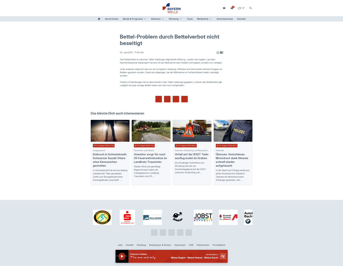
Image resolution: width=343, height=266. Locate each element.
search (250, 8)
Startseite (99, 19)
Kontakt (241, 19)
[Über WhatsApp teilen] (176, 99)
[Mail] (115, 8)
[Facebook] (104, 8)
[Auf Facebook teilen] (158, 99)
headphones (218, 52)
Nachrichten (111, 19)
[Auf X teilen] (167, 99)
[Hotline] (93, 8)
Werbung (174, 19)
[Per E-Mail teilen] (184, 99)
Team (190, 19)
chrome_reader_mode (221, 52)
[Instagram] (109, 8)
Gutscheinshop (225, 19)
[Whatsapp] (98, 8)
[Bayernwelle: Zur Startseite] (171, 8)
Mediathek (202, 19)
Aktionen (156, 19)
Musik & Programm (133, 19)
